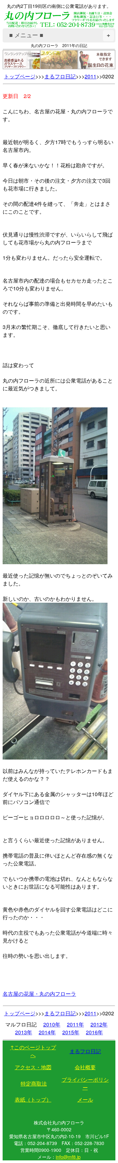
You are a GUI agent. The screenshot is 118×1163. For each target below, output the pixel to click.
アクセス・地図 (33, 1067)
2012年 (99, 1024)
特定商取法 (34, 1083)
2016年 (94, 1032)
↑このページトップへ (33, 1051)
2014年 (47, 1032)
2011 (90, 76)
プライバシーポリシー (85, 1083)
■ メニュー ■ (59, 35)
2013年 (23, 1032)
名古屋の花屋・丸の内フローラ (39, 993)
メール (85, 1099)
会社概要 (85, 1067)
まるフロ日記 (60, 76)
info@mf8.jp (68, 1157)
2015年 (70, 1032)
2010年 (51, 1024)
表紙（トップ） (33, 1099)
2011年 (75, 1024)
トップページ (19, 76)
